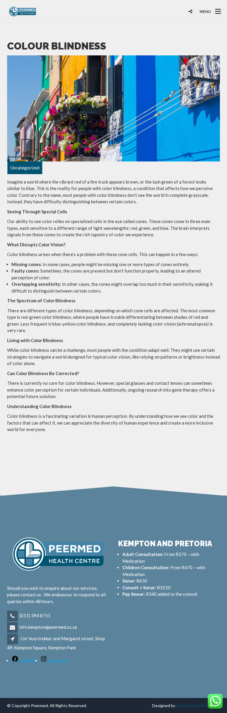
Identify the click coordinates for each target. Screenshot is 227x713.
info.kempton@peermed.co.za (48, 627)
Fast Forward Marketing (198, 705)
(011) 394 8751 (35, 615)
